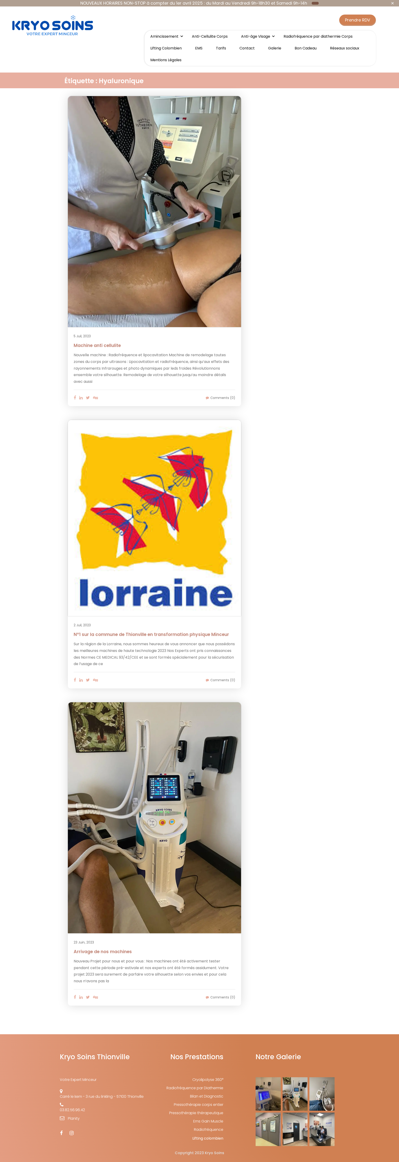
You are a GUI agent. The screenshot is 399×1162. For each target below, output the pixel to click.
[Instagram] (72, 1133)
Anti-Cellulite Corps (210, 36)
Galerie (274, 48)
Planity (74, 1118)
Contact (247, 48)
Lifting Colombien (166, 48)
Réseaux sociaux (344, 48)
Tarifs (221, 48)
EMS (199, 48)
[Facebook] (61, 1133)
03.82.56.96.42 (72, 1110)
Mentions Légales (165, 60)
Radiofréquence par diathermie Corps (318, 36)
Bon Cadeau (306, 48)
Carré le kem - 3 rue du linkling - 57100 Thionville (102, 1096)
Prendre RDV (357, 20)
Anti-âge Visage (255, 36)
